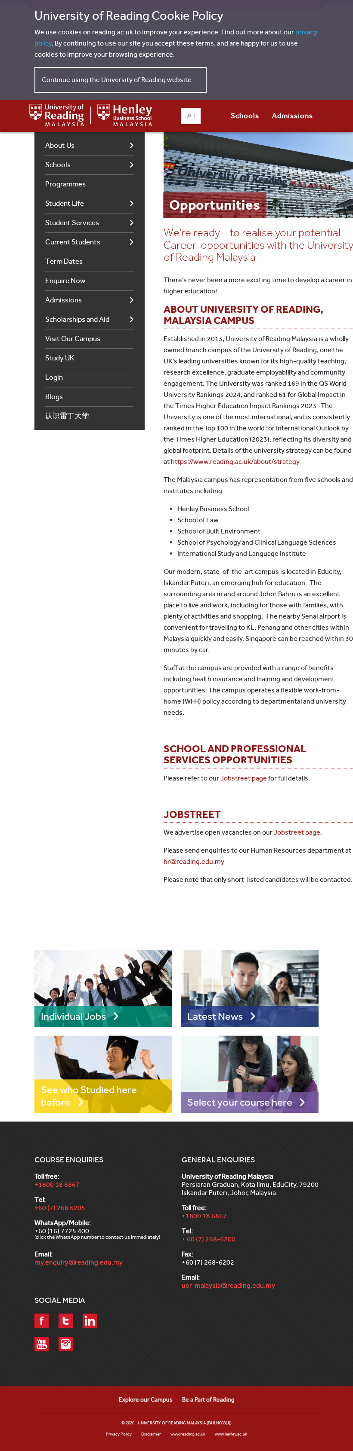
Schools (58, 164)
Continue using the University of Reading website (117, 80)
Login (54, 377)
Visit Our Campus (72, 338)
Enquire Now (65, 280)
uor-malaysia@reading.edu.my (228, 1285)
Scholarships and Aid (77, 319)
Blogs (54, 396)
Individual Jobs (73, 1016)
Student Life (64, 203)
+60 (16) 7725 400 (61, 1231)
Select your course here (239, 1102)
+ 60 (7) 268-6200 (208, 1239)
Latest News (215, 1016)
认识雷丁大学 (67, 416)
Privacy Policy (119, 1434)
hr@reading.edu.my (194, 861)
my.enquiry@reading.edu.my (78, 1262)
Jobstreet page (243, 778)
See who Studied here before (89, 1096)
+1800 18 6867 (57, 1184)
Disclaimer (151, 1434)
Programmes (65, 184)
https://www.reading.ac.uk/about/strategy (235, 461)
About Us (59, 145)
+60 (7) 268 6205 (59, 1208)
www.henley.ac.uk (231, 1434)
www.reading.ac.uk (187, 1434)
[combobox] (191, 116)
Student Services (72, 222)
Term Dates (64, 261)
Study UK (59, 358)
